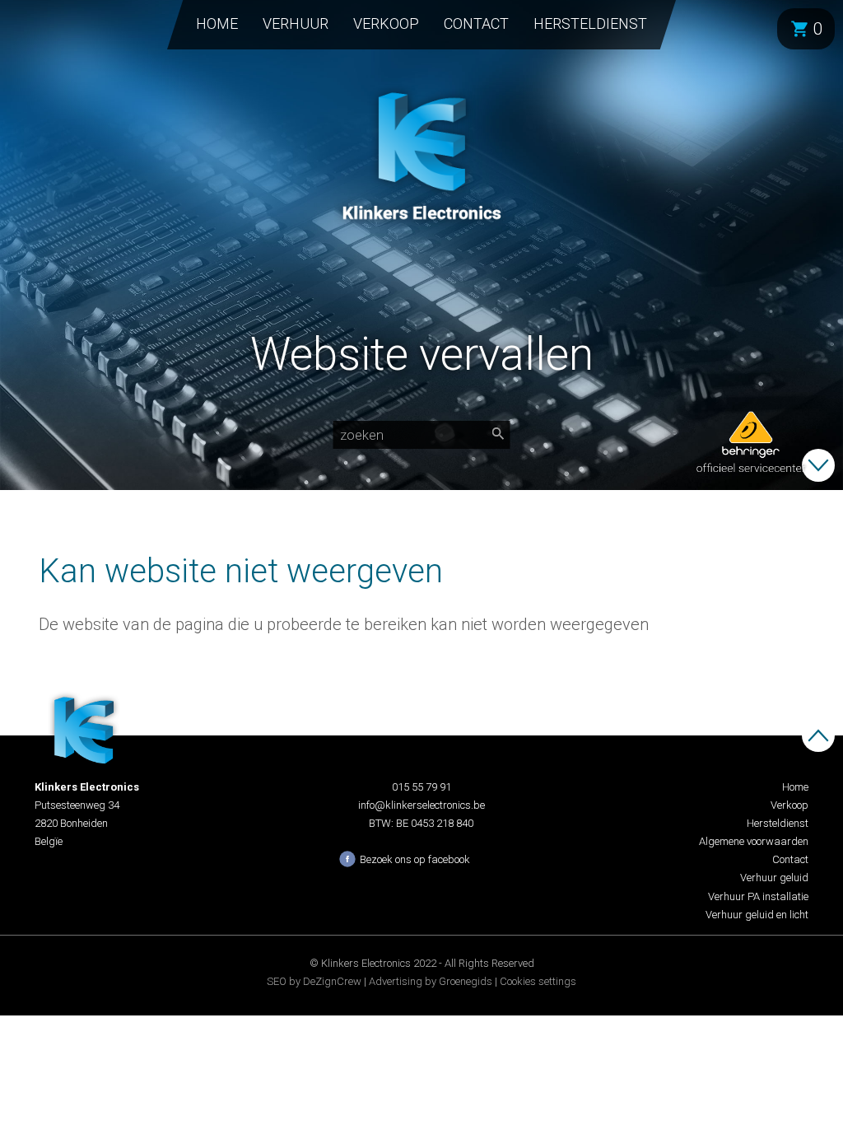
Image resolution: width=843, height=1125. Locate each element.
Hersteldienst (590, 23)
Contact (476, 23)
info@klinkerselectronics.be (421, 805)
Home (217, 23)
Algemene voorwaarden (753, 841)
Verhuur (295, 23)
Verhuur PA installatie (758, 896)
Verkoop (386, 23)
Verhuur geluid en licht (757, 914)
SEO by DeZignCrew (314, 981)
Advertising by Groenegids (430, 981)
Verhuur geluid (774, 877)
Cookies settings (538, 981)
